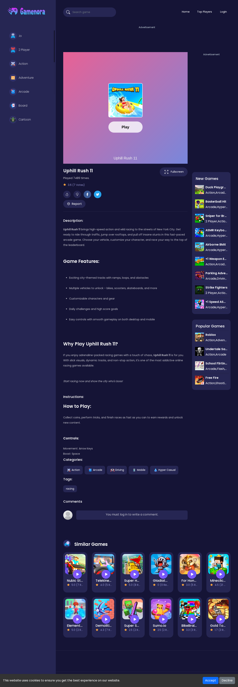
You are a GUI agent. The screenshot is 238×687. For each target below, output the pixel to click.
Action (23, 64)
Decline (227, 680)
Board (23, 105)
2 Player (24, 50)
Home (186, 12)
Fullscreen (177, 172)
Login (223, 12)
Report (77, 204)
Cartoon (25, 119)
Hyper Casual (167, 470)
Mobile (141, 470)
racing (70, 489)
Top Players (204, 12)
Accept (210, 680)
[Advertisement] (147, 37)
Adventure (26, 78)
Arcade (24, 91)
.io (20, 36)
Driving (119, 470)
